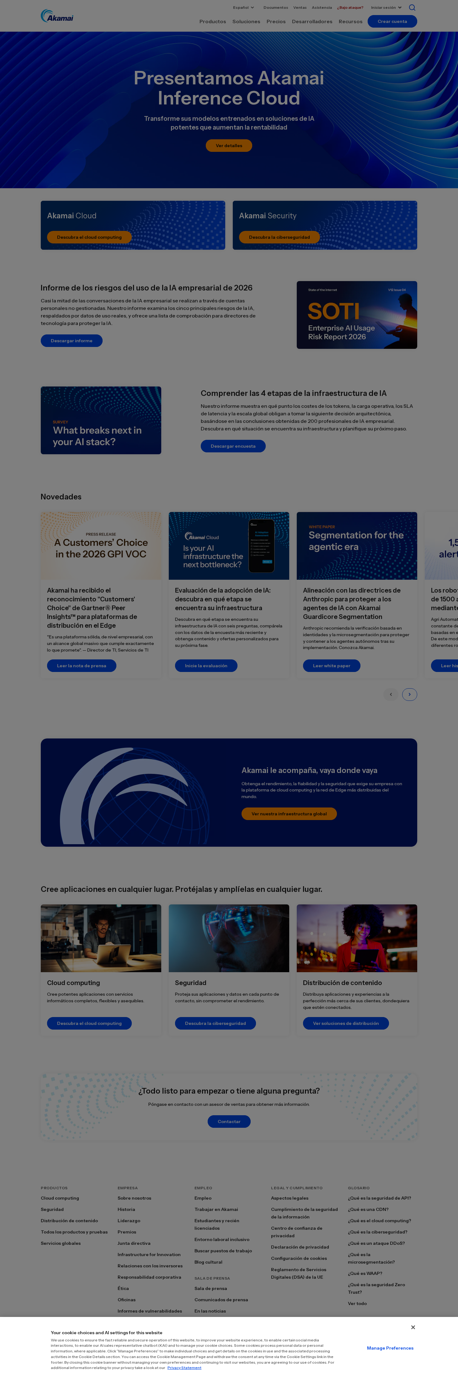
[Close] (413, 1327)
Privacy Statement (184, 1367)
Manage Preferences (390, 1348)
